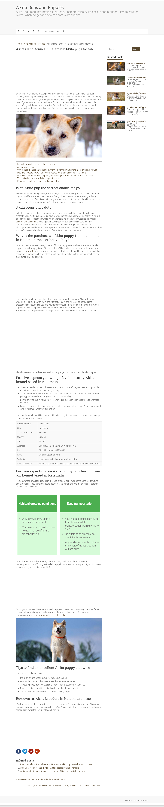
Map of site (128, 800)
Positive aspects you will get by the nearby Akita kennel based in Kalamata (51, 172)
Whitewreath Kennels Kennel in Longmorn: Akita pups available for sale (53, 771)
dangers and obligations (27, 221)
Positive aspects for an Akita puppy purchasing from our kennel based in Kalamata (55, 175)
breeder (31, 251)
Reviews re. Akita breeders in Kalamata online (38, 181)
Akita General (23, 31)
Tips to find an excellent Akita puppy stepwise (38, 178)
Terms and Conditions (141, 800)
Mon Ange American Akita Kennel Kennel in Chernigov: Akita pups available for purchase (64, 785)
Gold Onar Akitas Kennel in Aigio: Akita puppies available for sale (49, 768)
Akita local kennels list (54, 31)
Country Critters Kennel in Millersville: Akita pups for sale (40, 779)
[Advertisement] (59, 71)
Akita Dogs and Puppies (40, 7)
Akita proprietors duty (27, 167)
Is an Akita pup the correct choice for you (36, 164)
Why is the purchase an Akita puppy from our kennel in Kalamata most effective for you (57, 170)
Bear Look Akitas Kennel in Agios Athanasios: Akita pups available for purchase (56, 764)
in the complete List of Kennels (50, 615)
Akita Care (37, 31)
